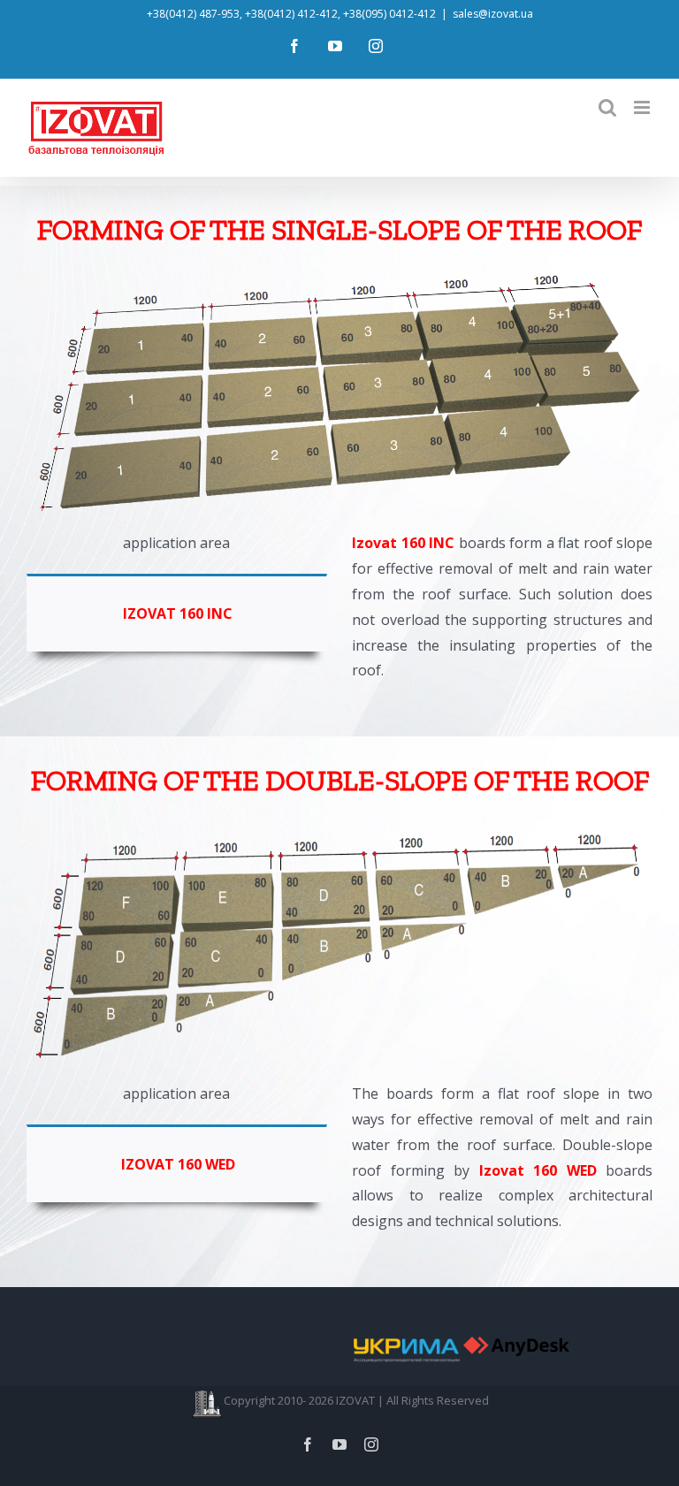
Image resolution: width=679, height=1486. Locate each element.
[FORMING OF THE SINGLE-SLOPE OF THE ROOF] (339, 269)
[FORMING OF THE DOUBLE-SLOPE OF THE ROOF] (339, 820)
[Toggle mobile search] (607, 107)
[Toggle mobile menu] (643, 107)
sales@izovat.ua (493, 13)
